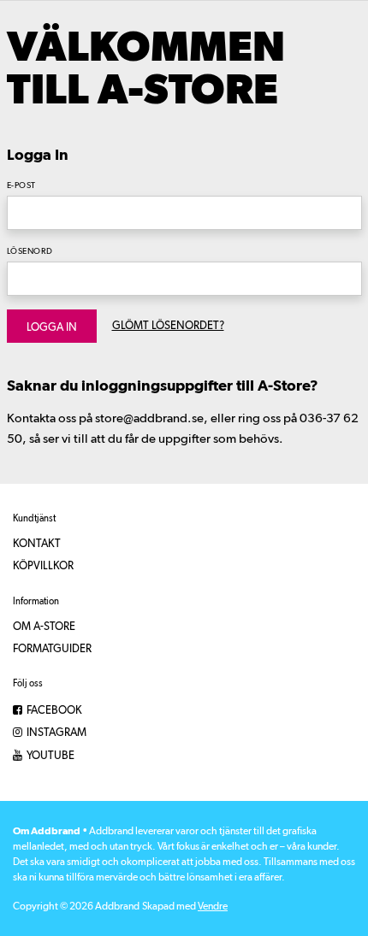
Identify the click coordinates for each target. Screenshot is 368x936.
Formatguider (52, 649)
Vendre (213, 907)
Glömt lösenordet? (168, 326)
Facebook (53, 710)
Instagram (55, 733)
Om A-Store (44, 627)
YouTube (49, 756)
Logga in (52, 327)
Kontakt (37, 544)
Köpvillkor (43, 566)
